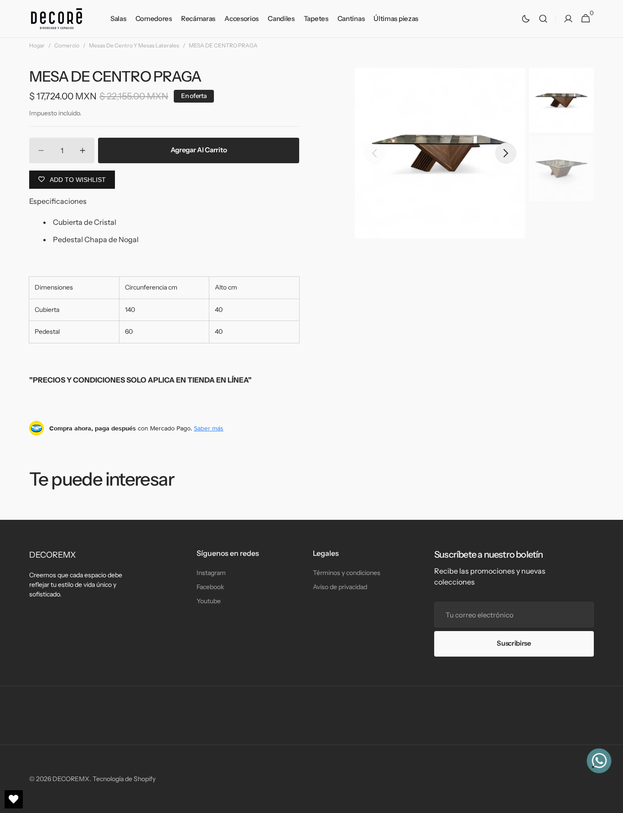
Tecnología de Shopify (124, 779)
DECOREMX (70, 779)
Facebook (210, 587)
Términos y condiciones (346, 573)
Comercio (66, 45)
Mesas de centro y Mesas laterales (134, 45)
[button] (543, 19)
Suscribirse (514, 643)
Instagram (211, 573)
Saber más (208, 428)
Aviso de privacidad (340, 587)
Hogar (37, 45)
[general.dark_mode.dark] (526, 19)
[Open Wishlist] (14, 799)
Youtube (209, 601)
